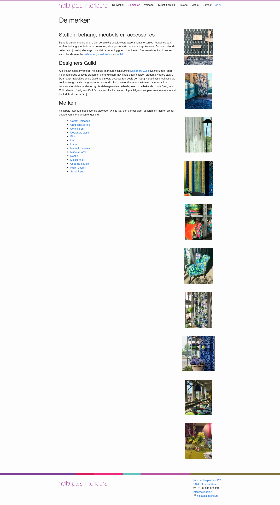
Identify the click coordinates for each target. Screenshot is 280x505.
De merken (134, 5)
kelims (108, 54)
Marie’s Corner (78, 152)
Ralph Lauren (78, 167)
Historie (183, 5)
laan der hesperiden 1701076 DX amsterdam (207, 482)
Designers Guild (139, 71)
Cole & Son (77, 128)
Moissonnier (77, 160)
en (216, 5)
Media (195, 5)
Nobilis (74, 156)
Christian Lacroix (80, 125)
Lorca (73, 144)
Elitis (73, 136)
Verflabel (149, 5)
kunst (101, 54)
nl (220, 5)
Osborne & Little (79, 163)
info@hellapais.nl (203, 492)
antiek (120, 54)
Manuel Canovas (80, 148)
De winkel (118, 5)
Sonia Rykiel (77, 171)
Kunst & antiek (166, 5)
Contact (207, 5)
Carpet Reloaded (80, 121)
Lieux (73, 140)
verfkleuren (89, 54)
